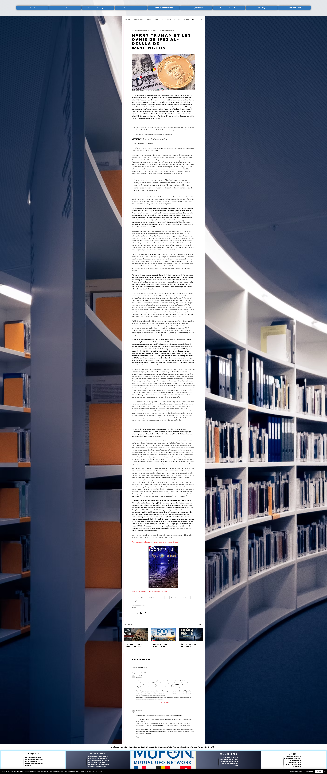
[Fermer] (325, 771)
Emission (149, 19)
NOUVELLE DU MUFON (138, 605)
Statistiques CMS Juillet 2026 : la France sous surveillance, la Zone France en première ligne (136, 645)
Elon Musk (177, 19)
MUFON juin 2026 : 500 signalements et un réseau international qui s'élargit (162, 645)
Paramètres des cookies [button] (296, 771)
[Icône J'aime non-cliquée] (137, 706)
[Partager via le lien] (145, 613)
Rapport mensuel (166, 19)
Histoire (157, 19)
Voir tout (201, 624)
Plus (193, 19)
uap (167, 597)
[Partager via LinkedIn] (141, 613)
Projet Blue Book (175, 597)
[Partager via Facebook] (133, 613)
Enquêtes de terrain (138, 19)
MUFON (151, 597)
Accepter (319, 771)
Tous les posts (126, 19)
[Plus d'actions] (194, 30)
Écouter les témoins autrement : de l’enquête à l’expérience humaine (190, 645)
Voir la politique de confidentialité (93, 771)
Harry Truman (136, 601)
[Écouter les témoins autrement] (191, 634)
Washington (186, 597)
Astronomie (186, 19)
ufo (158, 597)
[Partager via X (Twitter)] (137, 613)
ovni (134, 597)
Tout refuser (309, 771)
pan (162, 597)
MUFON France (142, 597)
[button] (201, 19)
